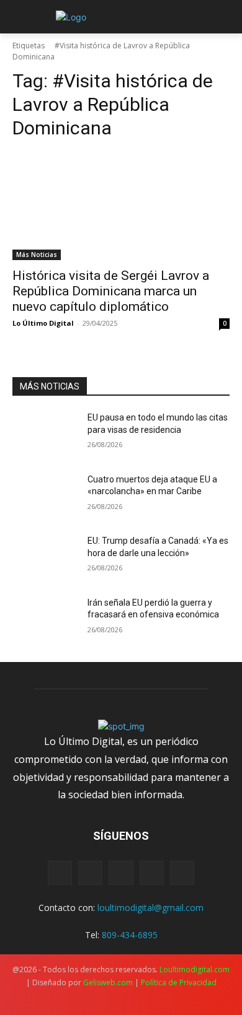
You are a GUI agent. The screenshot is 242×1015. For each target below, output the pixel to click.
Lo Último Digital (43, 323)
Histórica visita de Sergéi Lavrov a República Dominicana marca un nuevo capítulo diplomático (110, 291)
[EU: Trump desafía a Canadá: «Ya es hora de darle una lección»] (45, 558)
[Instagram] (90, 873)
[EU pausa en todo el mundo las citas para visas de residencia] (45, 435)
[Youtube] (182, 873)
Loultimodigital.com (194, 969)
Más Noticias (36, 254)
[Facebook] (60, 873)
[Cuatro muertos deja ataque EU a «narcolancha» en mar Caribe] (45, 497)
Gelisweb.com (108, 982)
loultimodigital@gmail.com (150, 907)
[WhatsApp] (152, 873)
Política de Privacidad (179, 982)
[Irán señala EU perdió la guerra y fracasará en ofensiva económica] (45, 620)
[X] (121, 873)
